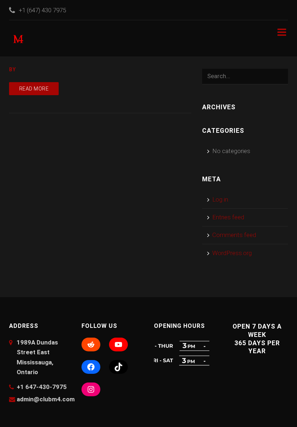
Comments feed (234, 234)
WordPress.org (232, 253)
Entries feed (228, 217)
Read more (34, 89)
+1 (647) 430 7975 (42, 10)
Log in (220, 199)
